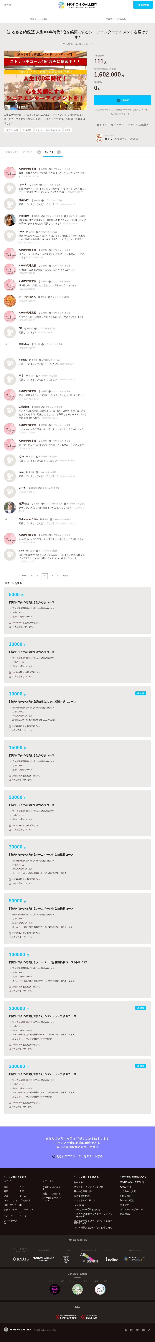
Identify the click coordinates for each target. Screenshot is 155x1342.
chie (21, 231)
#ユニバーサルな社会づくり (48, 129)
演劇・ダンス (10, 1204)
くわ (21, 456)
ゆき (21, 375)
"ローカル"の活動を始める (87, 1209)
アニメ (7, 1195)
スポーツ (8, 1216)
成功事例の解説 (82, 1195)
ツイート (118, 124)
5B (20, 328)
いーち (22, 487)
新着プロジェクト (52, 1193)
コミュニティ (85, 43)
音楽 (21, 1191)
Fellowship (79, 1204)
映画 (6, 1186)
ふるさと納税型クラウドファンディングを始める (93, 1215)
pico (21, 550)
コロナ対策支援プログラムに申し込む (93, 1227)
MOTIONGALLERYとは (132, 1182)
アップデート (31, 151)
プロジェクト (12, 151)
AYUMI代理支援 (27, 168)
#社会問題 (27, 129)
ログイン (8, 4)
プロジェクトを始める (116, 19)
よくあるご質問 (128, 1191)
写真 (6, 1191)
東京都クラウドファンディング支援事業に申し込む (93, 1222)
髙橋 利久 (24, 200)
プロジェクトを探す (39, 19)
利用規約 (124, 1204)
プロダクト (25, 1200)
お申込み (78, 1182)
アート (22, 1186)
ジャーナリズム (10, 1222)
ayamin (23, 184)
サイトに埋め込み (140, 124)
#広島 (67, 129)
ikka (21, 472)
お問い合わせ (127, 1195)
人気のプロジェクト (52, 1188)
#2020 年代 (125, 1186)
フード (22, 1216)
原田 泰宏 (24, 344)
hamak (23, 359)
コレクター (52, 151)
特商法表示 (125, 1214)
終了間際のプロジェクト (52, 1199)
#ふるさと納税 (11, 129)
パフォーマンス (26, 1210)
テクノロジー (10, 1209)
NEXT (65, 575)
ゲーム (22, 1195)
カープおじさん (27, 297)
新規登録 (145, 4)
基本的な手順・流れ (83, 1191)
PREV (24, 575)
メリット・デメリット (85, 1200)
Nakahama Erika (28, 519)
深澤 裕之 (24, 503)
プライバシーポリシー (131, 1209)
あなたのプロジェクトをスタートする (79, 1156)
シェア (103, 124)
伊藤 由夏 (24, 215)
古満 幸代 (24, 406)
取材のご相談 (127, 1200)
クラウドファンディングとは (88, 1186)
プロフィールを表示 (127, 139)
